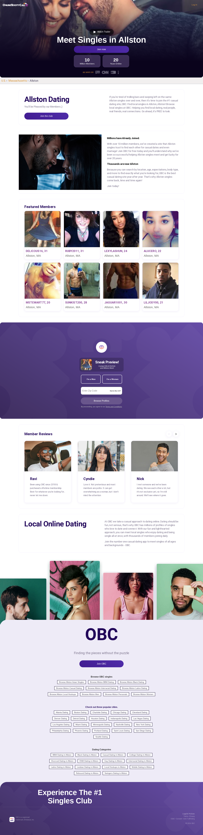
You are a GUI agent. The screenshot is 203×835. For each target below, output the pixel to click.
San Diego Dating (143, 731)
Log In (194, 5)
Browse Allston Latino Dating (134, 688)
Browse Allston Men (90, 694)
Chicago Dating (119, 712)
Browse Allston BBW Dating (102, 682)
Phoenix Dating (81, 731)
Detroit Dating (79, 718)
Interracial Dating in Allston (140, 761)
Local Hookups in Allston (115, 767)
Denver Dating (60, 718)
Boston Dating (80, 712)
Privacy (192, 816)
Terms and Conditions (114, 407)
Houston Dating (98, 718)
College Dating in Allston (140, 755)
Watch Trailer (103, 32)
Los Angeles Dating (61, 724)
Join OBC (101, 664)
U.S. (3, 80)
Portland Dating (101, 731)
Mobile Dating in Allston (142, 767)
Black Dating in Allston (87, 755)
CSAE (173, 819)
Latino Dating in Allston (61, 767)
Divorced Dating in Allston (62, 761)
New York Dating (143, 724)
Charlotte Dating (100, 712)
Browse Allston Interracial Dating (102, 688)
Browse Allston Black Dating (132, 682)
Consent (179, 819)
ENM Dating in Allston (89, 761)
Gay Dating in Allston (113, 761)
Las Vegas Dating (141, 718)
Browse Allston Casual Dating (69, 688)
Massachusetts (17, 80)
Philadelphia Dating (60, 731)
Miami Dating (81, 724)
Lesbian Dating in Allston (87, 767)
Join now (101, 49)
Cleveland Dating (139, 712)
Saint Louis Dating (122, 731)
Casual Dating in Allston (113, 755)
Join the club (46, 116)
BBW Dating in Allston (62, 755)
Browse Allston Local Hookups (63, 694)
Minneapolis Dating (101, 724)
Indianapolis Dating (119, 718)
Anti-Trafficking (189, 819)
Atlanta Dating (62, 712)
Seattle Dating (101, 737)
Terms (185, 816)
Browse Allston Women (143, 694)
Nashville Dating (123, 724)
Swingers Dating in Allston (116, 773)
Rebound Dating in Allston (87, 773)
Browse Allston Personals (116, 694)
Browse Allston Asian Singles (71, 682)
